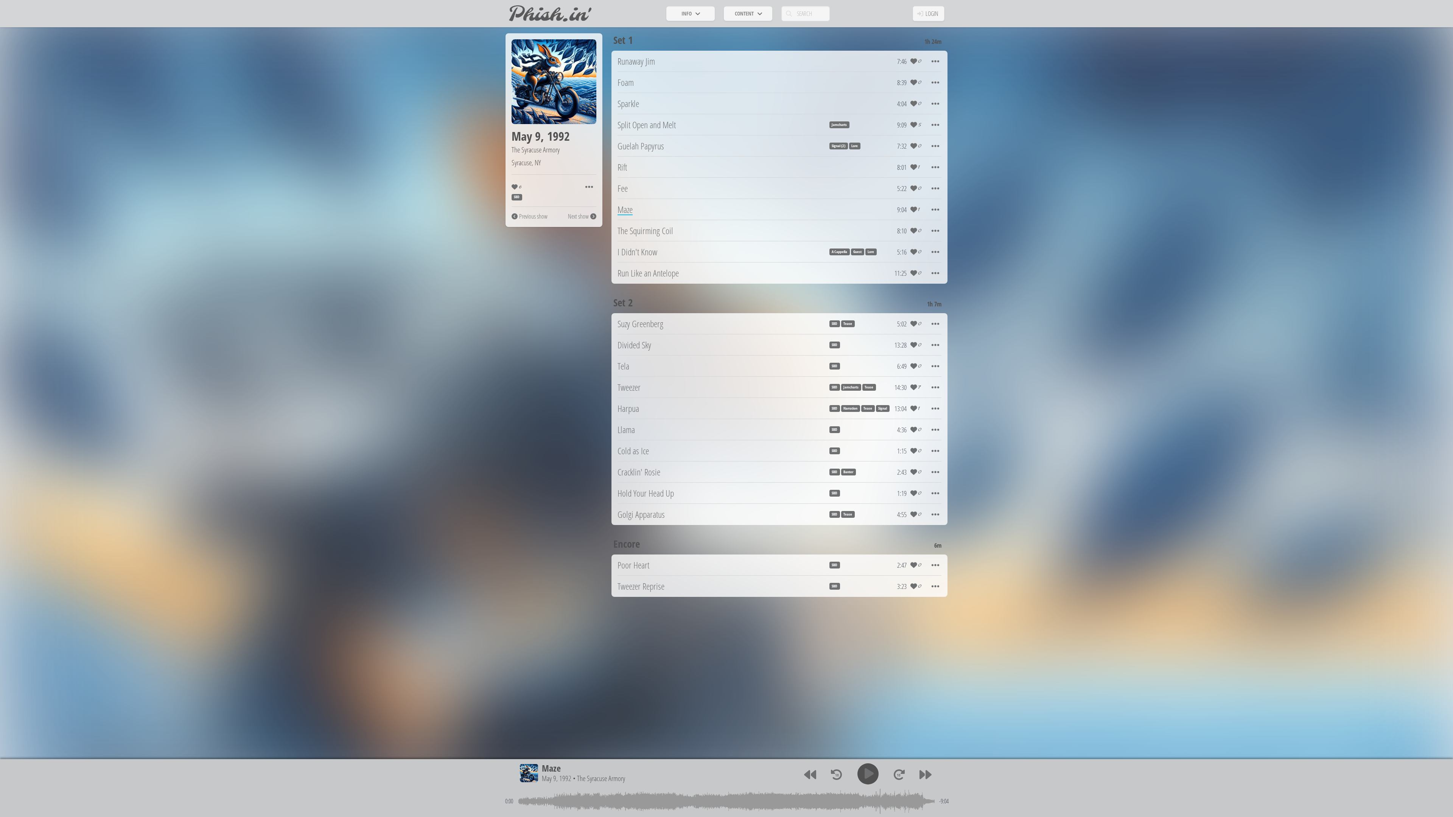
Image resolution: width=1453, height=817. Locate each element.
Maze (551, 768)
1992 (558, 136)
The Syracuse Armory (536, 149)
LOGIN (932, 13)
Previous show (533, 216)
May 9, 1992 (556, 778)
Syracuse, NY (526, 162)
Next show (578, 216)
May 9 (526, 136)
